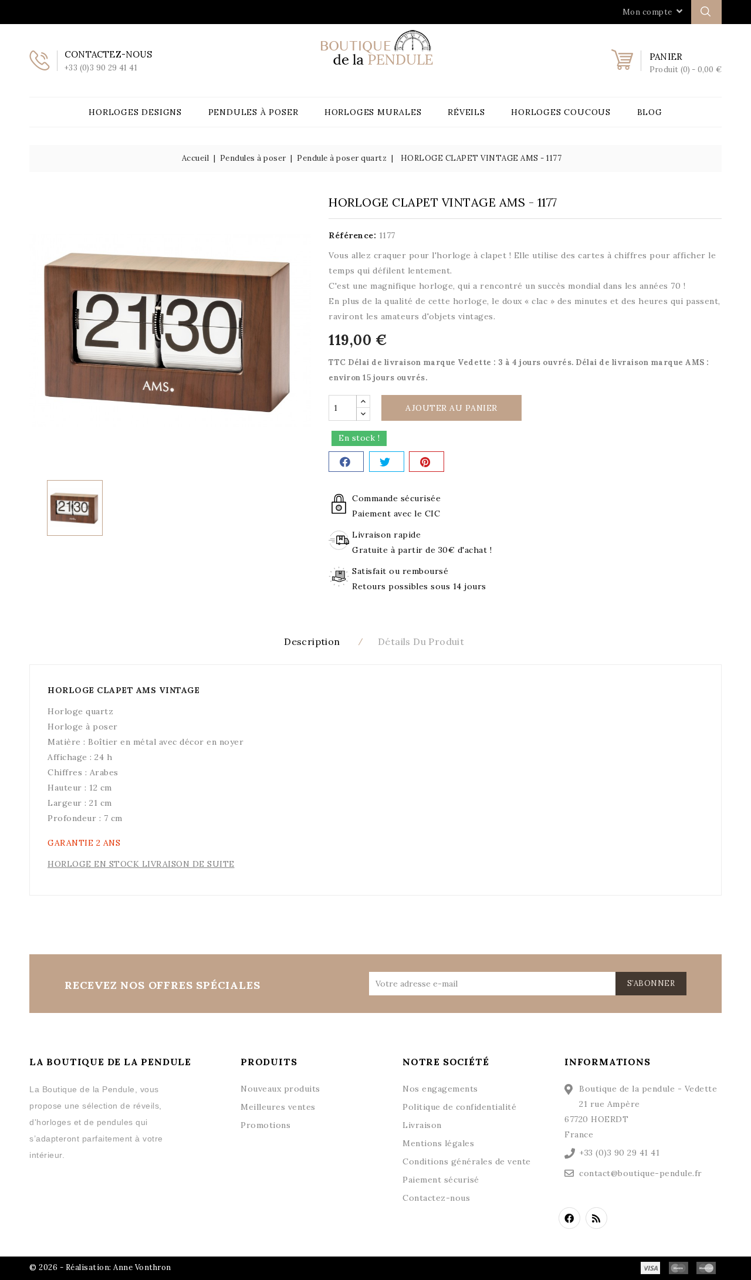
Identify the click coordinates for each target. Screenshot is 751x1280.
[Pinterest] (427, 461)
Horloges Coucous (561, 112)
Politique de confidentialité (459, 1107)
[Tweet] (387, 461)
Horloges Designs (135, 112)
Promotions (265, 1125)
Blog (649, 112)
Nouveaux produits (280, 1088)
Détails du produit (421, 641)
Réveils (466, 112)
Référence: (352, 235)
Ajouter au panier (451, 408)
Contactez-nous (436, 1198)
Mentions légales (438, 1143)
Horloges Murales (373, 112)
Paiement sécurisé (440, 1179)
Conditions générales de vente (466, 1161)
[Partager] (346, 461)
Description (312, 641)
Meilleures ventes (278, 1107)
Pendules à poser (253, 112)
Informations (607, 1062)
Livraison (422, 1125)
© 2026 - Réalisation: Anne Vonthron (100, 1267)
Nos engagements (440, 1088)
